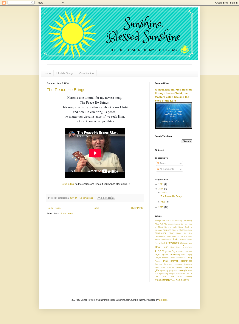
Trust (172, 277)
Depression (160, 236)
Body (181, 227)
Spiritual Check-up (175, 267)
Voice (172, 280)
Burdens (167, 230)
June (164, 192)
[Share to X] (106, 198)
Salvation (188, 264)
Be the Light (170, 227)
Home (47, 73)
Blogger (163, 300)
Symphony (163, 273)
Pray (165, 261)
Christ (189, 230)
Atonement (168, 224)
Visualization (86, 73)
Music (172, 258)
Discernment (171, 236)
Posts (162, 163)
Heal (157, 246)
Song (163, 267)
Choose (183, 230)
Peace (158, 261)
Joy (174, 251)
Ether (157, 240)
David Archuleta (184, 233)
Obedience (181, 258)
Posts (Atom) (66, 213)
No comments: (86, 198)
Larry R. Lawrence (184, 251)
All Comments (166, 169)
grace (189, 243)
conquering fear (164, 233)
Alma (157, 224)
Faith (175, 239)
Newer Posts (54, 208)
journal (168, 251)
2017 (161, 207)
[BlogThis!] (102, 198)
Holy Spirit (175, 247)
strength (183, 270)
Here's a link (67, 184)
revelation (178, 264)
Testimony (180, 273)
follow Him (159, 243)
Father (183, 240)
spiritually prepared (168, 271)
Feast (189, 240)
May (163, 201)
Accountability (176, 221)
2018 (161, 188)
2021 (161, 184)
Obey (189, 257)
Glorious (183, 243)
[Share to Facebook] (109, 198)
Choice (175, 230)
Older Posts (137, 208)
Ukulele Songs (64, 73)
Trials (164, 277)
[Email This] (99, 198)
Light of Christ (168, 254)
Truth (179, 277)
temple (172, 273)
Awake (177, 224)
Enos (190, 236)
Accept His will (162, 221)
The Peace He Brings (66, 89)
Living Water (180, 255)
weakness (181, 280)
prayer (174, 260)
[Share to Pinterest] (113, 198)
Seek (157, 267)
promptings (186, 261)
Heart (165, 247)
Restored (168, 264)
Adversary (188, 221)
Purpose (158, 264)
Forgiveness (171, 242)
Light (157, 254)
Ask (161, 224)
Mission (165, 258)
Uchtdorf (188, 277)
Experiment (166, 240)
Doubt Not (182, 236)
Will (188, 280)
